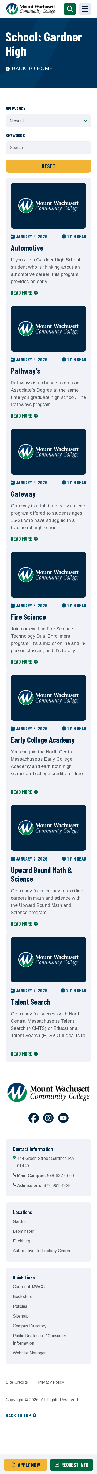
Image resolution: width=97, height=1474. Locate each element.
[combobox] (48, 120)
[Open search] (70, 9)
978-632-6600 (45, 1175)
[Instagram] (48, 1119)
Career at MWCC (29, 1287)
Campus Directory (30, 1326)
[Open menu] (85, 9)
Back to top (18, 1415)
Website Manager (29, 1353)
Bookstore (22, 1296)
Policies (20, 1306)
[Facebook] (33, 1119)
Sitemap (21, 1316)
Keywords (15, 135)
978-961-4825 (44, 1185)
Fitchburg (21, 1241)
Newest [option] (17, 121)
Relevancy (16, 108)
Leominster (23, 1231)
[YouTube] (63, 1119)
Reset (48, 166)
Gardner (20, 1221)
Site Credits (17, 1382)
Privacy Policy (51, 1382)
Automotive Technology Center (41, 1251)
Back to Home (32, 68)
